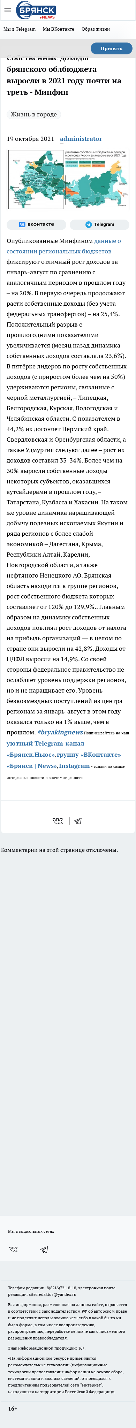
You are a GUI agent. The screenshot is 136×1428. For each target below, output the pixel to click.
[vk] (58, 821)
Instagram (74, 766)
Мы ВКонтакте (59, 29)
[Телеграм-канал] (99, 225)
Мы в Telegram (19, 29)
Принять (111, 48)
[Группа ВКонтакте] (36, 225)
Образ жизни (96, 29)
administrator (81, 139)
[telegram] (80, 821)
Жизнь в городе (34, 114)
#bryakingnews (60, 732)
